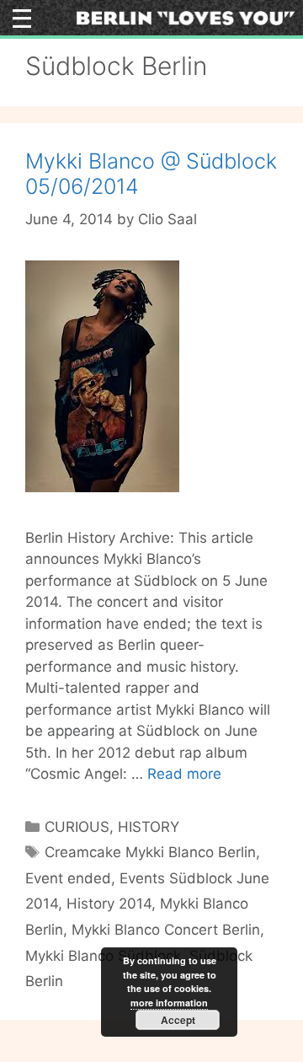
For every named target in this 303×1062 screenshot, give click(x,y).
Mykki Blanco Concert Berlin (166, 929)
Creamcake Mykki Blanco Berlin (150, 852)
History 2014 (109, 903)
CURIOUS (77, 826)
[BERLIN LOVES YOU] (186, 16)
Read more (184, 773)
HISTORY (148, 826)
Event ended (68, 878)
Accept (178, 1019)
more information (169, 1002)
